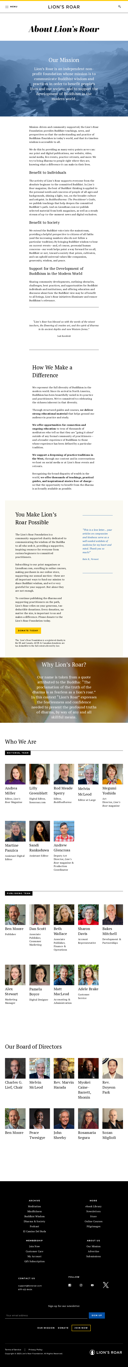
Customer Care (34, 1251)
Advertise (93, 1251)
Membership (34, 1240)
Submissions (93, 1256)
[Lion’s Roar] (106, 1354)
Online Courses (93, 1221)
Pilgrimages (94, 1226)
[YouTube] (94, 1285)
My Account (34, 1256)
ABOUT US (93, 1240)
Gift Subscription (34, 1261)
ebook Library (93, 1206)
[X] (106, 1285)
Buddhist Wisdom (34, 1216)
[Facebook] (72, 1285)
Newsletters (93, 1211)
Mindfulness (34, 1211)
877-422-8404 (25, 1289)
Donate (63, 1328)
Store (93, 1216)
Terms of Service (13, 1349)
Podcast (34, 1226)
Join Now (34, 1246)
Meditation (34, 1206)
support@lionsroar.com (30, 1286)
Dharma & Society (34, 1221)
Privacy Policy (35, 1349)
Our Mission (93, 1246)
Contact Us (26, 1278)
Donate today (28, 630)
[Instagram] (83, 1285)
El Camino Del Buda (34, 1231)
